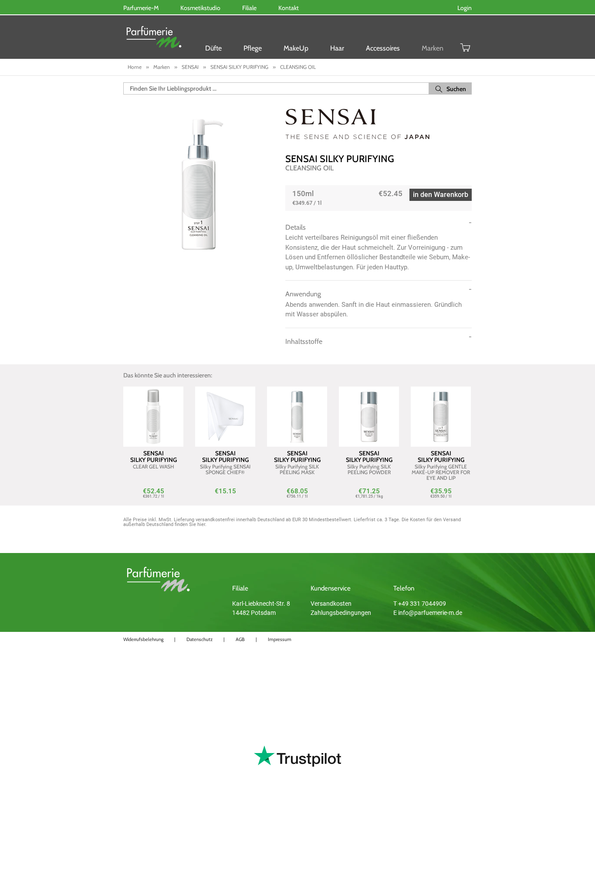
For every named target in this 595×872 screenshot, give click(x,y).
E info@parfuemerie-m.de (427, 612)
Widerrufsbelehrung (143, 639)
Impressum (279, 639)
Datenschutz (199, 639)
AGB (240, 639)
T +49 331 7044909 (419, 603)
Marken (432, 48)
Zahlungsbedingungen (341, 612)
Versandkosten (331, 603)
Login (464, 8)
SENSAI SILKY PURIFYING (339, 159)
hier (201, 524)
